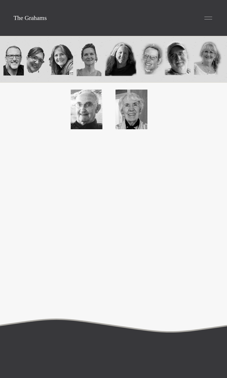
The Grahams (30, 17)
